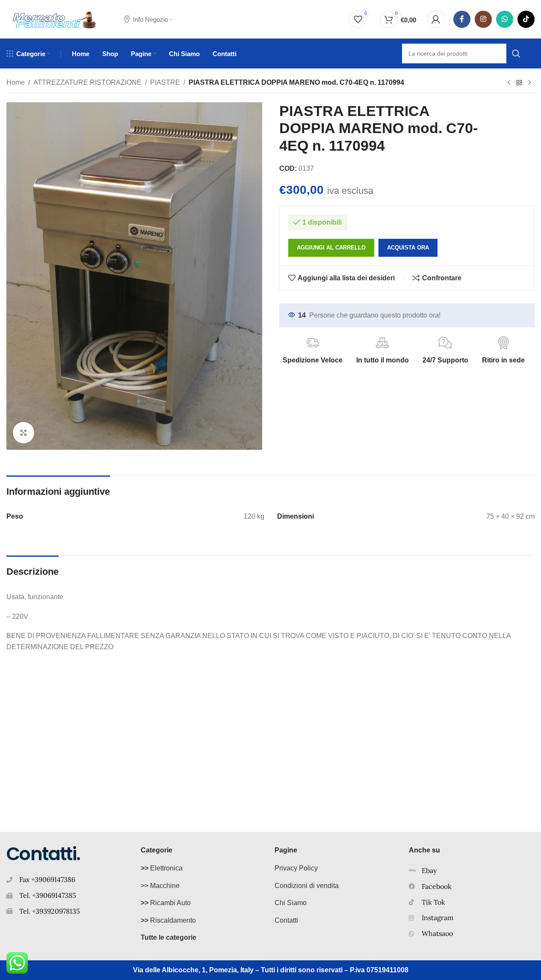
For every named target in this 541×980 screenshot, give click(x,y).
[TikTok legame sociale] (526, 19)
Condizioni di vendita (307, 885)
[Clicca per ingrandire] (23, 432)
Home (15, 82)
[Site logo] (54, 18)
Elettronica (162, 868)
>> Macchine (160, 885)
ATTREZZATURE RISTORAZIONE (87, 82)
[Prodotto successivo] (529, 83)
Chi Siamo (291, 902)
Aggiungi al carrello (331, 247)
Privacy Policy (296, 868)
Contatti (286, 920)
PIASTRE (165, 82)
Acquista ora (408, 247)
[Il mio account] (436, 19)
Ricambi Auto (166, 902)
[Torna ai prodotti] (519, 83)
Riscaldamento (168, 920)
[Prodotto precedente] (509, 83)
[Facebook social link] (461, 19)
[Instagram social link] (483, 19)
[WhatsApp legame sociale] (504, 19)
